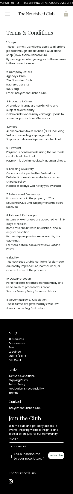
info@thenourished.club (25, 408)
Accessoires (17, 343)
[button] (66, 13)
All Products (16, 339)
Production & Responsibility (26, 388)
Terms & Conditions (22, 376)
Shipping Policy (18, 380)
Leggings (15, 352)
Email (13, 439)
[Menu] (7, 14)
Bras (11, 347)
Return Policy (17, 384)
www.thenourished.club (30, 55)
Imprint (13, 393)
